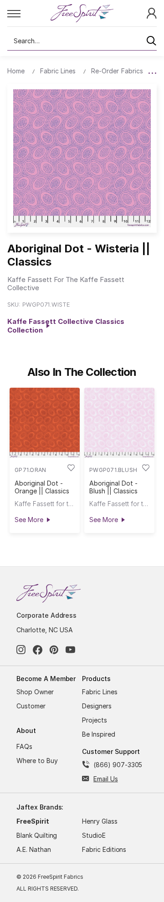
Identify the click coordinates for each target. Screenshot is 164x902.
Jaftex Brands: (39, 807)
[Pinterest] (54, 650)
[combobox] (82, 41)
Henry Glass (100, 821)
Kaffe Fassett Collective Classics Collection (65, 325)
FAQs (24, 746)
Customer (31, 706)
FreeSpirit (32, 821)
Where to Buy (37, 760)
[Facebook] (37, 650)
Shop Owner (35, 692)
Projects (94, 720)
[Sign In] (152, 12)
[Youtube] (70, 650)
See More (29, 519)
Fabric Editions (104, 849)
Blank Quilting (36, 835)
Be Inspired (98, 734)
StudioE (94, 835)
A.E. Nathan (33, 849)
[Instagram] (21, 650)
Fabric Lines (100, 692)
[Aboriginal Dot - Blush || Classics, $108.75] (119, 423)
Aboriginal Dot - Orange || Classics (42, 487)
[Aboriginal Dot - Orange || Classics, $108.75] (45, 423)
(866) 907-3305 (117, 765)
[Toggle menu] (28, 13)
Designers (97, 706)
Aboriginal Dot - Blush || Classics (113, 487)
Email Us (105, 779)
